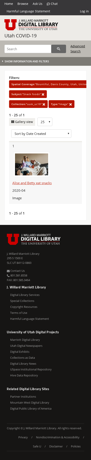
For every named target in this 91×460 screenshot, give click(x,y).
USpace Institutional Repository (31, 369)
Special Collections (22, 301)
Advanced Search (77, 48)
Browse (22, 4)
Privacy (23, 437)
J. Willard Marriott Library (23, 254)
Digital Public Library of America (30, 408)
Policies (76, 446)
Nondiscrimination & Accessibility (58, 437)
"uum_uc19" (27, 104)
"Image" (60, 104)
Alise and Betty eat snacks (32, 183)
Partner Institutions (23, 397)
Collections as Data (22, 358)
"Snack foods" (26, 94)
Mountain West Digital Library (29, 402)
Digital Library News (23, 364)
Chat (54, 4)
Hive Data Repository (24, 375)
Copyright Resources (23, 307)
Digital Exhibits (19, 352)
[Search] (58, 49)
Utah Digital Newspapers (26, 346)
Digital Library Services (25, 295)
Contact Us (17, 271)
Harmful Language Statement (28, 11)
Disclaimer (56, 446)
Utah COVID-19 (20, 36)
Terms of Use (18, 313)
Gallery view (23, 122)
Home (8, 4)
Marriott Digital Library (25, 340)
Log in (84, 11)
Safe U (37, 446)
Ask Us (37, 4)
